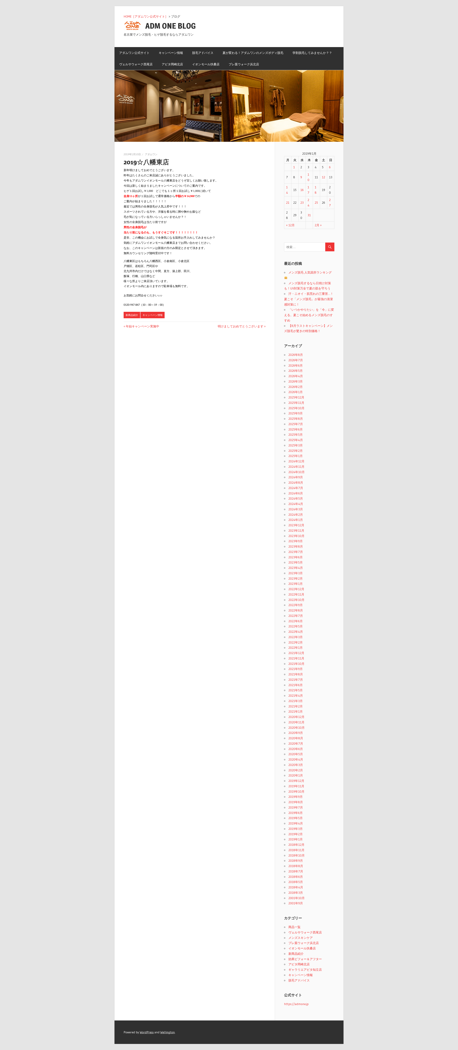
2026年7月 (295, 360)
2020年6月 (295, 749)
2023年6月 (295, 557)
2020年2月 (295, 770)
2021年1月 (295, 711)
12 (323, 177)
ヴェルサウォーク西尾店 (136, 64)
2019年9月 (295, 797)
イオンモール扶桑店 (206, 64)
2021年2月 (295, 706)
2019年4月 (295, 823)
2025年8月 (295, 418)
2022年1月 (295, 647)
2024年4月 (295, 504)
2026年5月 (295, 370)
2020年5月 (295, 754)
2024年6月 (295, 493)
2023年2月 (295, 578)
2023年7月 (295, 552)
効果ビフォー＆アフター (305, 959)
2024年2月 (295, 514)
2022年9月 (295, 605)
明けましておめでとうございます (240, 326)
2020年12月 (296, 717)
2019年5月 (295, 818)
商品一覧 (294, 927)
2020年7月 (295, 743)
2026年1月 (295, 392)
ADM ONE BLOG (170, 26)
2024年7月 (295, 488)
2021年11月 (296, 658)
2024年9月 (295, 477)
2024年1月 (295, 520)
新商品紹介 (132, 315)
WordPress (147, 1032)
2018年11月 (296, 850)
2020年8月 (295, 738)
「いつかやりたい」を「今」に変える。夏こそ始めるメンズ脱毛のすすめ (309, 315)
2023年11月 (296, 530)
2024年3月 (295, 509)
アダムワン (151, 154)
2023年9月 (295, 541)
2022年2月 (295, 642)
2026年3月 (295, 381)
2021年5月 (295, 690)
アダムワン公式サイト (134, 53)
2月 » (318, 225)
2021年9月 (295, 669)
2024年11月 (296, 466)
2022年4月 (295, 631)
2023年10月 (296, 536)
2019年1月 (295, 839)
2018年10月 (296, 855)
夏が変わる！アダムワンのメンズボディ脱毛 (253, 53)
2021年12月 (296, 653)
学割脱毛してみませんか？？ (312, 53)
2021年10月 (296, 664)
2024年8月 (295, 482)
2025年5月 (295, 434)
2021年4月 (295, 695)
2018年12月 (296, 844)
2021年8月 (295, 674)
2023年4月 (295, 568)
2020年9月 (295, 733)
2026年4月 (295, 376)
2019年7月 (295, 807)
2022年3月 (295, 637)
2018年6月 (295, 877)
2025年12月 (296, 397)
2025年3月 (295, 445)
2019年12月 (296, 781)
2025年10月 (296, 408)
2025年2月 (295, 451)
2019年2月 (295, 834)
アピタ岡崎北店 (172, 64)
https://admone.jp (296, 1004)
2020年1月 (295, 775)
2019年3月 (295, 829)
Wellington (167, 1032)
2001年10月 (296, 898)
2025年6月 (295, 429)
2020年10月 (296, 727)
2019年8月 (295, 802)
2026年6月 (295, 365)
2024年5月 (295, 498)
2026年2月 (295, 387)
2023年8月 (295, 546)
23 (302, 202)
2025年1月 (295, 456)
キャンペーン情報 (171, 53)
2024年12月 (296, 461)
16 (302, 190)
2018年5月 (295, 882)
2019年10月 (296, 791)
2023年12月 (296, 525)
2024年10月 (296, 472)
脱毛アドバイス (202, 53)
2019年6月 (295, 813)
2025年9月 (295, 413)
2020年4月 (295, 759)
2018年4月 (295, 887)
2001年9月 (295, 903)
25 (316, 202)
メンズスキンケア (300, 938)
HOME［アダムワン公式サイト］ (146, 16)
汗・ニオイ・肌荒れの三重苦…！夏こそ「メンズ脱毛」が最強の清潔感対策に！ (308, 299)
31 (309, 215)
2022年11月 (296, 594)
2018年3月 (295, 892)
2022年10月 (296, 600)
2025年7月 (295, 424)
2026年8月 (295, 355)
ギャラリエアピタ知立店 (305, 969)
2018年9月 (295, 860)
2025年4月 (295, 440)
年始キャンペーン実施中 (142, 326)
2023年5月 (295, 562)
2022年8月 (295, 610)
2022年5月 (295, 626)
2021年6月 (295, 685)
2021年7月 (295, 679)
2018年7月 (295, 871)
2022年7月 (295, 616)
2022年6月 (295, 621)
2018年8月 (295, 866)
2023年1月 (295, 584)
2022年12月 (296, 589)
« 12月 (290, 225)
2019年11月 (296, 786)
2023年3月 (295, 573)
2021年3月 (295, 701)
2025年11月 (296, 403)
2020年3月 (295, 765)
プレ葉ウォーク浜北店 (244, 64)
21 (287, 202)
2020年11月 (296, 722)
